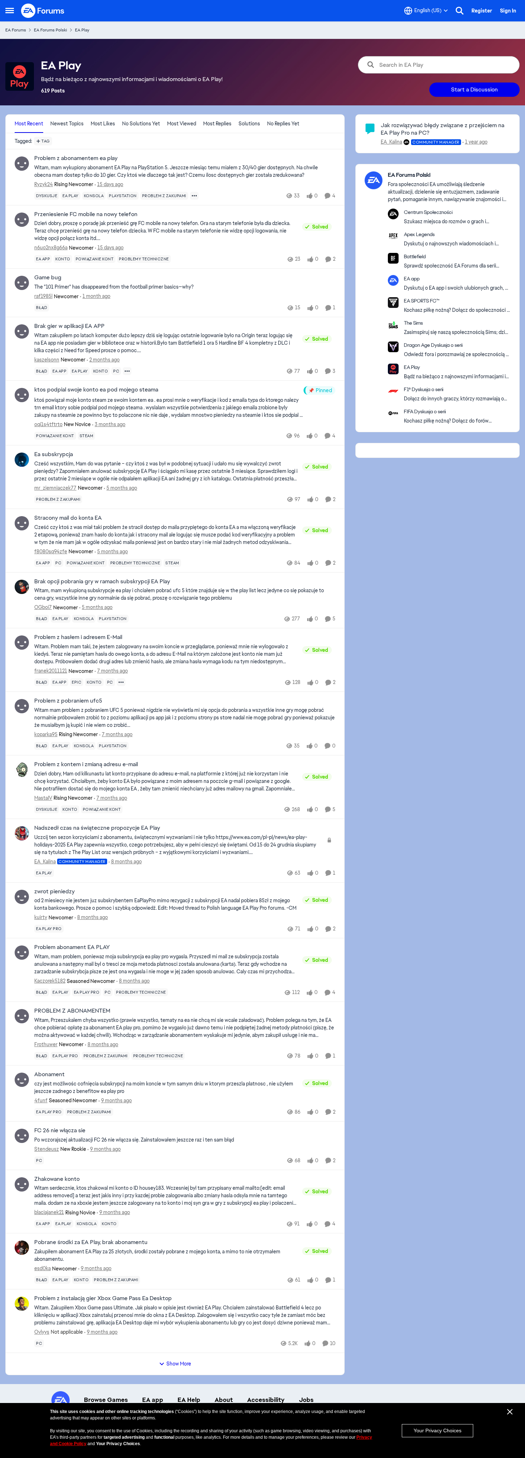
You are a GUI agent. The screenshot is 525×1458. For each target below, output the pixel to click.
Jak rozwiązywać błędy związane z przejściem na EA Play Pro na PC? (442, 128)
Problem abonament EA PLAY (72, 947)
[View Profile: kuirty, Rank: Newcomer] (22, 897)
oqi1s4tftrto (48, 424)
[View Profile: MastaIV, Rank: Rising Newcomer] (22, 770)
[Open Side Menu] (10, 10)
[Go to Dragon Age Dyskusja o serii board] (393, 346)
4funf (41, 1100)
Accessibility (266, 1400)
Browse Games (106, 1400)
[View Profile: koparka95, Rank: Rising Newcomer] (22, 706)
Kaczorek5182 (49, 981)
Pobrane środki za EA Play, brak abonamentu (91, 1242)
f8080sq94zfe (50, 551)
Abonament (49, 1074)
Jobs (306, 1400)
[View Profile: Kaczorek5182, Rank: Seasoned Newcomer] (22, 952)
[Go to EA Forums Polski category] (373, 180)
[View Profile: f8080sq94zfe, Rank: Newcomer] (22, 523)
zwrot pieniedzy (54, 891)
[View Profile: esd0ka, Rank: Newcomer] (22, 1247)
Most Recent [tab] (29, 123)
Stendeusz (46, 1149)
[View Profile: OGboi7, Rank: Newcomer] (22, 587)
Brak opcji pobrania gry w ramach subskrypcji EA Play (102, 581)
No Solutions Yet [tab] (141, 123)
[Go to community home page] (43, 11)
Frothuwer (46, 1044)
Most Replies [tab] (217, 123)
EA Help (189, 1400)
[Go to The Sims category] (393, 324)
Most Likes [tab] (103, 123)
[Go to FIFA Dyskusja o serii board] (393, 413)
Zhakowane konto (57, 1179)
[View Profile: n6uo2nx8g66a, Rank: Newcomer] (22, 220)
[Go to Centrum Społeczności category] (393, 214)
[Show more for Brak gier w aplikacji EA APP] (127, 371)
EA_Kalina (45, 861)
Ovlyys (41, 1332)
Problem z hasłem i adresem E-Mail (78, 637)
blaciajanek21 (49, 1212)
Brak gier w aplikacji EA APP (69, 326)
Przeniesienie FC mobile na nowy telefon (86, 214)
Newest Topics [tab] (67, 123)
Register (481, 11)
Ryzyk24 (43, 184)
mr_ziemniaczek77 (55, 488)
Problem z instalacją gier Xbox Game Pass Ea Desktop (103, 1298)
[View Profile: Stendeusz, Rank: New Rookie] (22, 1136)
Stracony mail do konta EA (68, 517)
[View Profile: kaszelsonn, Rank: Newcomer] (22, 331)
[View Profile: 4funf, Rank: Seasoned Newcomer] (22, 1080)
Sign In (508, 11)
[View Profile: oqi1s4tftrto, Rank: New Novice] (22, 395)
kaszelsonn (46, 359)
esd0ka (42, 1268)
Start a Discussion (474, 89)
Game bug (47, 277)
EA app (152, 1400)
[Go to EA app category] (393, 280)
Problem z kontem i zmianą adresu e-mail (86, 764)
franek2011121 (50, 671)
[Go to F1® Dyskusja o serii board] (393, 391)
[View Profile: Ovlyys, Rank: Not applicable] (22, 1304)
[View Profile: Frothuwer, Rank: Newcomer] (22, 1016)
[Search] (459, 10)
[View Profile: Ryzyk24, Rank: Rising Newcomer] (22, 163)
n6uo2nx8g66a (51, 247)
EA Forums (15, 30)
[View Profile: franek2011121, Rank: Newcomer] (22, 642)
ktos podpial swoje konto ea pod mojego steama (96, 389)
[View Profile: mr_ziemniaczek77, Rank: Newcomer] (22, 460)
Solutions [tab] (249, 123)
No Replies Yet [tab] (283, 123)
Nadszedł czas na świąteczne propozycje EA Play (97, 828)
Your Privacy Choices (437, 1430)
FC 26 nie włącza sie (59, 1130)
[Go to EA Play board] (393, 369)
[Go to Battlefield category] (393, 258)
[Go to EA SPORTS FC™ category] (393, 302)
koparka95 (46, 734)
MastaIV (43, 798)
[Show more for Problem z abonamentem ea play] (194, 196)
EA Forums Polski (50, 30)
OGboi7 (43, 607)
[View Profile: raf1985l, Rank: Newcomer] (22, 283)
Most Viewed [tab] (181, 123)
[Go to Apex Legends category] (393, 236)
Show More (178, 1363)
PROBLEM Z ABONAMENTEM (72, 1010)
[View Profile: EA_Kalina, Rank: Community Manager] (22, 833)
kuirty (40, 917)
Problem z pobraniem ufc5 (68, 700)
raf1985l (43, 296)
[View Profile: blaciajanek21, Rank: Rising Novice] (22, 1184)
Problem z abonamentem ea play (76, 158)
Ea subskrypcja (53, 454)
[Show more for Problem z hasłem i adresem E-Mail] (121, 682)
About (224, 1400)
